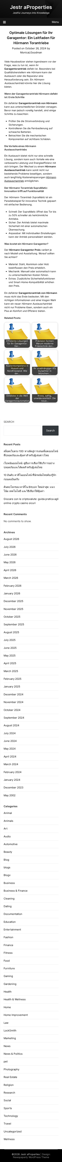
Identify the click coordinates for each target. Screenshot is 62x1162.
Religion (9, 1085)
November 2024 (13, 702)
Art (5, 828)
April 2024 (10, 756)
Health (8, 991)
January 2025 (12, 686)
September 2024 (14, 717)
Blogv (7, 875)
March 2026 (11, 577)
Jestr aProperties (31, 7)
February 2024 (13, 772)
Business (9, 883)
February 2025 (12, 678)
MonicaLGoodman (31, 52)
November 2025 (13, 609)
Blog (6, 859)
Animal (8, 813)
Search (9, 421)
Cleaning (9, 898)
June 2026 (10, 554)
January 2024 (12, 779)
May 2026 (10, 562)
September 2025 (14, 624)
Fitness (8, 952)
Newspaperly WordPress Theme (31, 1157)
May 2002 (10, 795)
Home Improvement (16, 1015)
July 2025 (10, 640)
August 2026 (11, 539)
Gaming (8, 976)
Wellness (9, 1139)
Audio (7, 836)
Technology (11, 1116)
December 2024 (13, 694)
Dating (8, 906)
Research (9, 1092)
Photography (11, 1069)
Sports (8, 1108)
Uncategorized (13, 1131)
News (7, 1046)
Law (6, 1022)
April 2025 (10, 663)
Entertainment (12, 929)
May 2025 (10, 655)
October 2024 (12, 710)
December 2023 (13, 787)
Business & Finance (16, 890)
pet (6, 1061)
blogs (7, 867)
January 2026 (12, 593)
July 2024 (10, 733)
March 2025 (11, 671)
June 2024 (10, 741)
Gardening (10, 984)
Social (7, 1100)
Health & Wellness (15, 999)
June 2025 (10, 647)
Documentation (13, 914)
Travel (7, 1123)
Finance (8, 945)
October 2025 (12, 616)
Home (7, 1007)
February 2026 (12, 585)
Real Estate (10, 1077)
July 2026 (10, 546)
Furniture (9, 968)
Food (7, 960)
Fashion (8, 937)
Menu (55, 22)
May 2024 (10, 748)
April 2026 (10, 570)
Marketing (10, 1038)
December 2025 (13, 601)
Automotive (11, 844)
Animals (8, 820)
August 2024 (11, 725)
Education (10, 921)
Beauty (8, 851)
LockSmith (10, 1030)
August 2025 (11, 632)
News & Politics (13, 1053)
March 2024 (11, 764)
